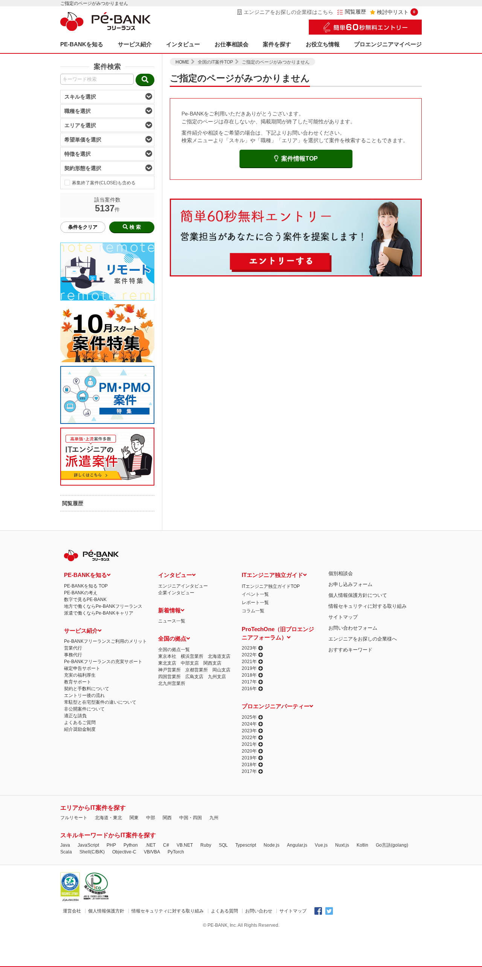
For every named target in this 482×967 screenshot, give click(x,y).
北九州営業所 (171, 683)
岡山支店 (221, 669)
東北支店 (167, 663)
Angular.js (297, 845)
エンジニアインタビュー (183, 586)
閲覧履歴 (355, 12)
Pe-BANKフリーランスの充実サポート (103, 661)
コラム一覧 (253, 610)
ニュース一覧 (171, 621)
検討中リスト (396, 12)
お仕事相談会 (232, 44)
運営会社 (72, 911)
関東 (134, 817)
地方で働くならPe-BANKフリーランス (103, 606)
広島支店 (194, 676)
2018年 (249, 675)
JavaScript (88, 845)
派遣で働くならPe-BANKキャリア (98, 613)
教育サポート (77, 682)
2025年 (249, 717)
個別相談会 (340, 573)
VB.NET (185, 845)
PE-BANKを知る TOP (86, 586)
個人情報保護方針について (357, 595)
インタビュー (183, 44)
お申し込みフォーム (350, 584)
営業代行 (73, 648)
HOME (182, 62)
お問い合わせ (258, 911)
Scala (66, 852)
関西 (167, 817)
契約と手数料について (86, 688)
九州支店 (217, 676)
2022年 (249, 655)
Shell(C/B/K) (92, 852)
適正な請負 (75, 715)
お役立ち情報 (323, 44)
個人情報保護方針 (106, 911)
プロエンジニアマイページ (388, 44)
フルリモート (73, 817)
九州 (213, 817)
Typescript (245, 845)
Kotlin (362, 845)
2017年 (249, 682)
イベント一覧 (255, 594)
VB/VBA (152, 852)
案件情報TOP (299, 158)
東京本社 (167, 656)
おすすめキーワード (350, 650)
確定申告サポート (82, 668)
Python (131, 845)
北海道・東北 (108, 817)
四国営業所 (169, 676)
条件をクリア (83, 227)
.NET (150, 845)
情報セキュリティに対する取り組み (367, 606)
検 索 (135, 227)
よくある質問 (224, 911)
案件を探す (277, 44)
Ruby (205, 845)
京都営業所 (196, 669)
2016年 (249, 688)
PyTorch (176, 852)
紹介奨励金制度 (80, 729)
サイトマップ (343, 617)
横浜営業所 (192, 656)
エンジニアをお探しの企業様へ (362, 639)
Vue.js (321, 845)
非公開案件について (84, 709)
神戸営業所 (169, 669)
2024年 (249, 724)
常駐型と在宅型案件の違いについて (100, 702)
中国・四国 (190, 817)
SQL (223, 845)
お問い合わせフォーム (352, 628)
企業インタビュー (176, 592)
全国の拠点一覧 (174, 649)
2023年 (249, 648)
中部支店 (190, 663)
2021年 (249, 661)
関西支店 (212, 663)
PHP (111, 845)
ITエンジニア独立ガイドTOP (271, 586)
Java (65, 845)
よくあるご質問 (80, 722)
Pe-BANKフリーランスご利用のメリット (105, 641)
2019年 (249, 668)
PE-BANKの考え (81, 592)
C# (166, 845)
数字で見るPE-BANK (85, 599)
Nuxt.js (342, 845)
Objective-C (124, 852)
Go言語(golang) (392, 845)
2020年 (249, 751)
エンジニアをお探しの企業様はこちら (288, 12)
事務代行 (73, 654)
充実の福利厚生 (80, 675)
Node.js (271, 845)
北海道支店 (219, 656)
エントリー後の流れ (84, 695)
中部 (150, 817)
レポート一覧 (255, 602)
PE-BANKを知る (81, 44)
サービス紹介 (135, 44)
